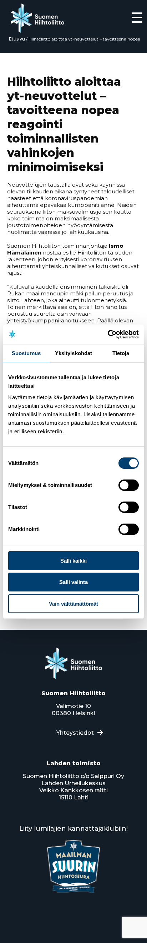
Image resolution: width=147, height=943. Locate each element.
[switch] (128, 485)
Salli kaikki (73, 561)
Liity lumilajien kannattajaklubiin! (73, 828)
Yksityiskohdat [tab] (73, 353)
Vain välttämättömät (73, 604)
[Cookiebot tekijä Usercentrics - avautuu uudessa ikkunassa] (107, 334)
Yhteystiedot (75, 732)
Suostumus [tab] (26, 353)
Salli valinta (73, 582)
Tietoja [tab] (121, 353)
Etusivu (17, 39)
